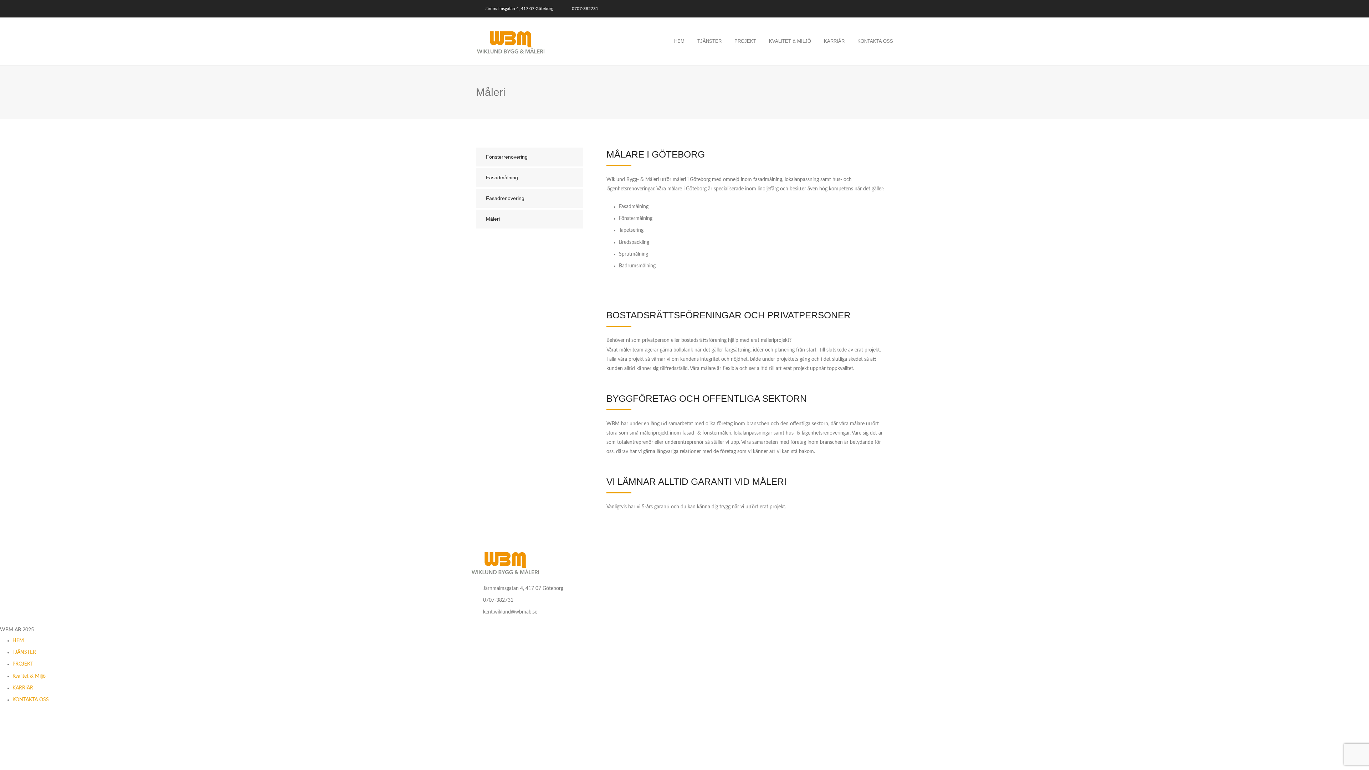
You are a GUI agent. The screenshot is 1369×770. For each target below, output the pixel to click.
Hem (679, 41)
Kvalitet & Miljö (790, 41)
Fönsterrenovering (507, 157)
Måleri (493, 219)
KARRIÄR (22, 688)
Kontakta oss (875, 41)
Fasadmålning (502, 177)
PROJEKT (22, 664)
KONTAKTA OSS (30, 699)
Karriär (834, 41)
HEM (18, 640)
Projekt (745, 41)
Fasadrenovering (505, 198)
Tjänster (709, 41)
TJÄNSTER (24, 652)
